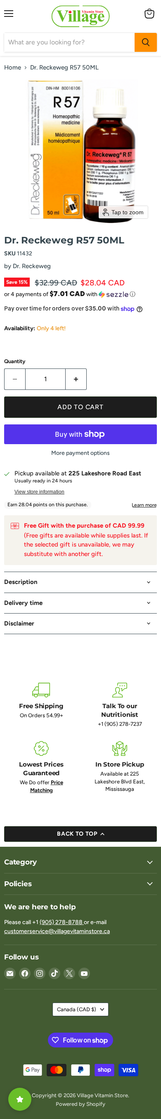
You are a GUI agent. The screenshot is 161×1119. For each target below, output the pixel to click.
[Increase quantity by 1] (76, 379)
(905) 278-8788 (62, 922)
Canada (76, 1009)
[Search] (146, 42)
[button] (80, 294)
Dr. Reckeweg (32, 266)
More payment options (80, 453)
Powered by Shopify (80, 1104)
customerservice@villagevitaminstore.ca (57, 931)
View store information (39, 492)
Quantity (15, 361)
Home (12, 67)
